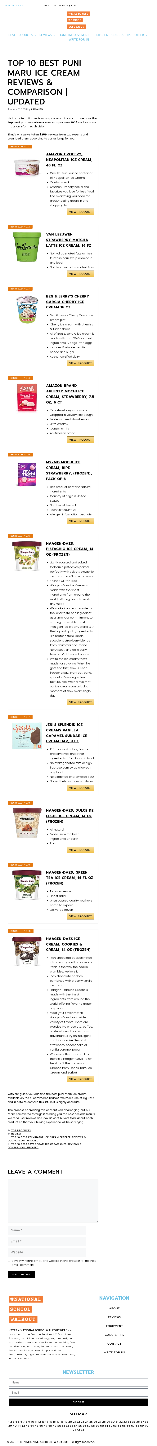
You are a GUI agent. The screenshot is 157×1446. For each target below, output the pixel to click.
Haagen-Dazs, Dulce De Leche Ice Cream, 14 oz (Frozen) (70, 816)
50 (59, 1426)
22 (78, 1422)
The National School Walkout (43, 1442)
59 (97, 1426)
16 (54, 1422)
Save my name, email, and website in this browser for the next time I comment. (54, 1263)
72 (78, 1430)
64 (119, 1426)
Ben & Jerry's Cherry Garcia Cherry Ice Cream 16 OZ (67, 302)
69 (142, 1426)
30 (113, 1422)
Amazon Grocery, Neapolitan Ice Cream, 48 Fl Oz (69, 160)
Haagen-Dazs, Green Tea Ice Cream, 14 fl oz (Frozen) (69, 878)
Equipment (114, 1326)
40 (15, 1426)
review (16, 1133)
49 (55, 1426)
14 (46, 1422)
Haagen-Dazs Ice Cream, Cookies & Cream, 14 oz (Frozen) (68, 944)
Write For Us (79, 39)
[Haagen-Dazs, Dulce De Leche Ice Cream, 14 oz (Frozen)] (27, 823)
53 (71, 1426)
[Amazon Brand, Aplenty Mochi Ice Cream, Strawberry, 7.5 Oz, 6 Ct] (27, 398)
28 (104, 1422)
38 (147, 1422)
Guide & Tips (121, 35)
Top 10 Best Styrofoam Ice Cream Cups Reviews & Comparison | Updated (45, 1145)
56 (84, 1426)
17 (59, 1422)
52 (67, 1426)
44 (32, 1426)
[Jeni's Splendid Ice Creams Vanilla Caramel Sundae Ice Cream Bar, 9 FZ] (27, 736)
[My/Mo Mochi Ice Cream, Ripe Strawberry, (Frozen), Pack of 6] (27, 475)
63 (115, 1426)
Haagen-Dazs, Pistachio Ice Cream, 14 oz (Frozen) (69, 549)
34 (129, 1422)
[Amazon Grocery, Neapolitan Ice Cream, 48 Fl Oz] (27, 167)
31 (117, 1422)
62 (110, 1426)
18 (62, 1422)
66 (128, 1426)
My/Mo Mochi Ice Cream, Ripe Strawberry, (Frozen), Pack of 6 (69, 470)
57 (89, 1426)
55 (80, 1426)
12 (39, 1422)
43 (27, 1426)
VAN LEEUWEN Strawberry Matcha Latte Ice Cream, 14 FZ (68, 240)
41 (19, 1426)
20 (70, 1422)
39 (10, 1426)
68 (137, 1426)
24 (87, 1422)
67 (133, 1426)
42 (23, 1426)
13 (43, 1422)
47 (45, 1426)
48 (50, 1426)
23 (82, 1422)
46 (41, 1426)
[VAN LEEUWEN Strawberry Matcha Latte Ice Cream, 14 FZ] (27, 247)
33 (125, 1422)
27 (99, 1422)
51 (63, 1426)
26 (95, 1422)
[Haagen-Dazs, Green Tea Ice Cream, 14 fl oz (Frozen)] (27, 885)
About (114, 1309)
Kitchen (102, 35)
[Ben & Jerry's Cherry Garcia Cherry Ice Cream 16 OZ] (27, 309)
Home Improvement (74, 35)
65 (124, 1426)
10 (32, 1422)
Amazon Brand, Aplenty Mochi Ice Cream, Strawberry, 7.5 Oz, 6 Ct (70, 394)
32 (121, 1422)
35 (134, 1422)
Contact (114, 1344)
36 (138, 1422)
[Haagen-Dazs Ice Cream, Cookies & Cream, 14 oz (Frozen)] (27, 951)
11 (36, 1422)
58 (93, 1426)
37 (142, 1422)
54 (76, 1426)
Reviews (45, 35)
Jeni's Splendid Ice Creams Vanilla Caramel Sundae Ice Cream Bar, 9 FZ (66, 733)
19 (66, 1422)
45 (36, 1426)
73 (82, 1430)
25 (91, 1422)
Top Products (21, 1130)
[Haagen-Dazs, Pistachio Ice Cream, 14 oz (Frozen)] (27, 556)
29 (108, 1422)
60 (102, 1426)
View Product (80, 212)
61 (106, 1426)
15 (50, 1422)
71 (74, 1430)
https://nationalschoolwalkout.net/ (38, 1330)
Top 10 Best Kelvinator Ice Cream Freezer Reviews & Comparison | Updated (47, 1138)
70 (147, 1426)
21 (74, 1422)
